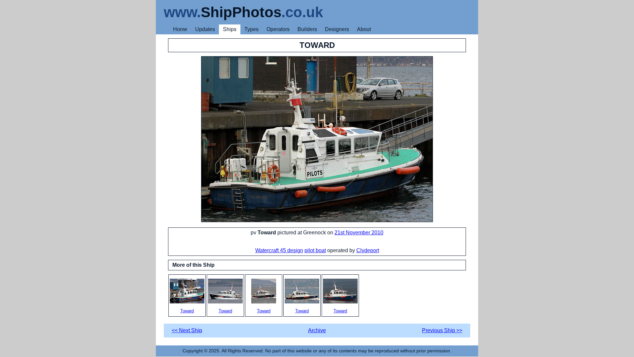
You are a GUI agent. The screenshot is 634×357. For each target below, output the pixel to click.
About (364, 29)
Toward (187, 310)
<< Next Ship (187, 330)
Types (251, 29)
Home (180, 29)
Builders (307, 29)
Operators (278, 29)
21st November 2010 (359, 232)
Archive (317, 330)
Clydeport (367, 250)
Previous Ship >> (442, 330)
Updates (205, 29)
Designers (337, 29)
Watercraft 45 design (279, 250)
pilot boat (315, 250)
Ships (229, 29)
